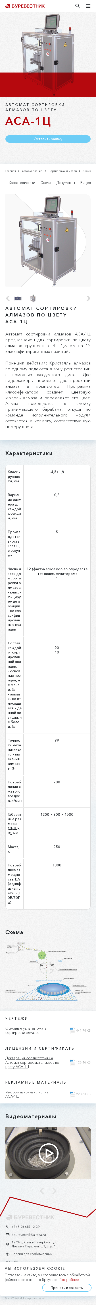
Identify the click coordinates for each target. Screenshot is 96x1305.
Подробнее (69, 1279)
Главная (10, 171)
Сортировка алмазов (62, 171)
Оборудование (32, 171)
